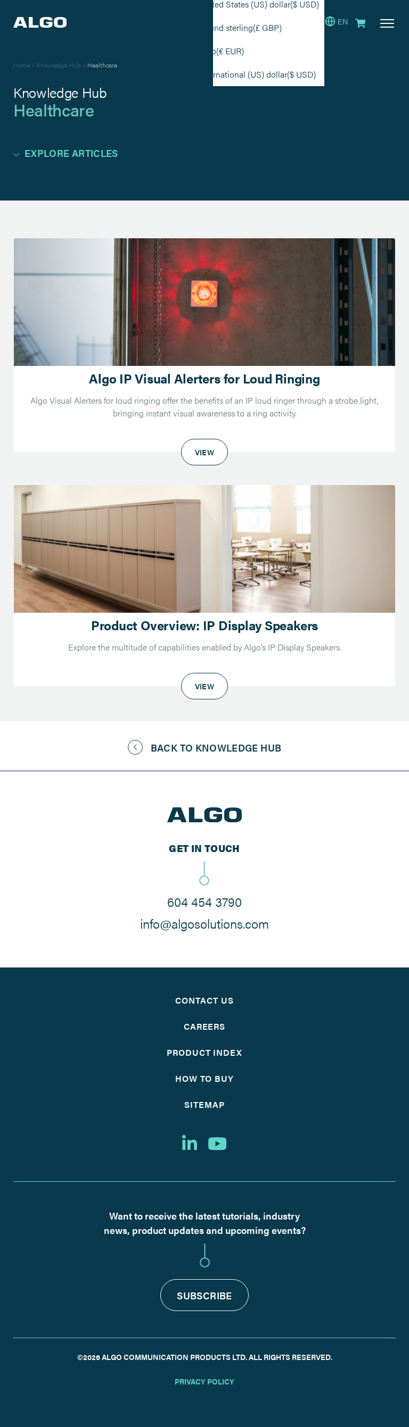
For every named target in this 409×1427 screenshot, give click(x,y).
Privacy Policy (204, 1381)
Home (21, 65)
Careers (205, 1026)
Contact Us (204, 1000)
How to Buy (204, 1078)
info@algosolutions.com (204, 923)
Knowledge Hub (58, 65)
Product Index (204, 1052)
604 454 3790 (204, 901)
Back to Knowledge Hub (216, 747)
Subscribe (204, 1295)
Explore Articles (71, 153)
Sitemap (204, 1104)
